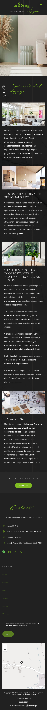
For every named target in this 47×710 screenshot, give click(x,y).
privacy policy (23, 626)
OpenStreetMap (40, 688)
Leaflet (31, 688)
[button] (21, 662)
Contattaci (23, 485)
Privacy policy (23, 702)
